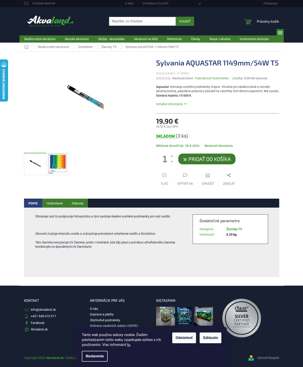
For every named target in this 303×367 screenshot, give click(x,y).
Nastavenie (95, 356)
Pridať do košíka (209, 159)
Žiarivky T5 (234, 229)
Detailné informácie (169, 104)
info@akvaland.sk (43, 309)
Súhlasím (210, 338)
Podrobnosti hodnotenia (212, 78)
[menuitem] (40, 39)
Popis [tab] (33, 203)
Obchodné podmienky (105, 320)
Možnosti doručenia (219, 146)
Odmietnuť (184, 338)
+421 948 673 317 (43, 316)
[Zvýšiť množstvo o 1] (172, 156)
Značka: (249, 78)
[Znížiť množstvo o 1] (172, 161)
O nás (129, 3)
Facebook (37, 323)
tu (128, 345)
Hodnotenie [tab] (55, 203)
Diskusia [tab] (77, 203)
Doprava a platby (155, 3)
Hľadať (184, 21)
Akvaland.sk (39, 329)
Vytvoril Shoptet (268, 358)
